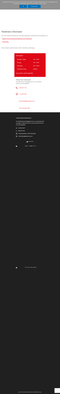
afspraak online (26, 108)
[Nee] (58, 5)
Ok (23, 6)
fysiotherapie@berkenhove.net (26, 101)
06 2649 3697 (23, 94)
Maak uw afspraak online (30, 13)
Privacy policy (34, 6)
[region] (30, 18)
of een (20, 108)
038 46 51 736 (23, 87)
